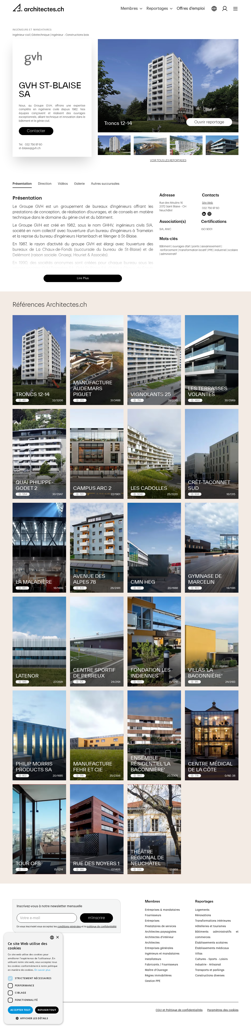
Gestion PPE (152, 981)
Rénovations (203, 915)
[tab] (22, 184)
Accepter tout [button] (20, 1010)
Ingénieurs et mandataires (162, 953)
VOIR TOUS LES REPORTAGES (168, 160)
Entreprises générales (159, 948)
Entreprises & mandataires (162, 910)
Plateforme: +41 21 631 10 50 (31, 976)
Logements (202, 910)
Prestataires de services (160, 926)
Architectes (152, 942)
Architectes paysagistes (160, 931)
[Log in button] (224, 8)
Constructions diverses (210, 975)
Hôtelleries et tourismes (210, 926)
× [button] (57, 937)
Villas (198, 953)
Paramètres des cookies (222, 1010)
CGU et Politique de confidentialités (179, 1010)
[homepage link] (38, 8)
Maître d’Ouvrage (156, 970)
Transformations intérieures (213, 921)
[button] (132, 8)
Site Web (207, 203)
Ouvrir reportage (209, 122)
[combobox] (52, 937)
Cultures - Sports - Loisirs (211, 959)
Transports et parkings (209, 970)
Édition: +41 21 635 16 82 (29, 972)
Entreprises (152, 921)
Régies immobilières (158, 975)
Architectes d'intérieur (159, 937)
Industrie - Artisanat (208, 964)
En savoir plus (42, 970)
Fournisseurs (153, 915)
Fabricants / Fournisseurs (161, 964)
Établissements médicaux (212, 948)
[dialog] (33, 978)
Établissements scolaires (211, 942)
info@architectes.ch (26, 981)
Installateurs (153, 959)
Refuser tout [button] (47, 1010)
